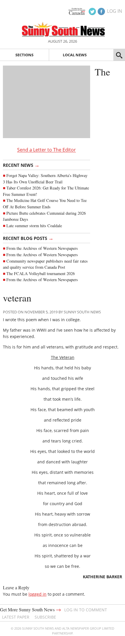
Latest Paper (15, 617)
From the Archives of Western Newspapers (42, 248)
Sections (24, 54)
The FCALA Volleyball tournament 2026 (40, 273)
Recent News (21, 164)
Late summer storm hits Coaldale (34, 225)
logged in (37, 594)
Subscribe (45, 617)
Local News (75, 54)
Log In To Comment (85, 609)
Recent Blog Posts (28, 237)
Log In (114, 11)
